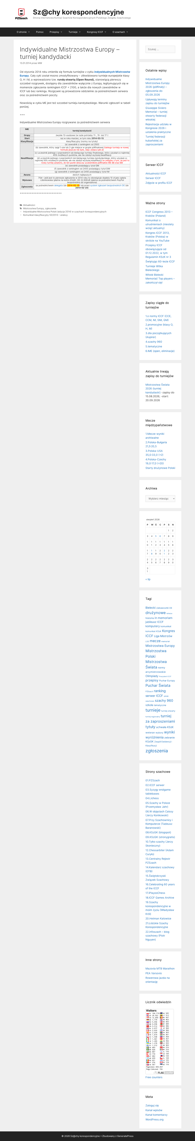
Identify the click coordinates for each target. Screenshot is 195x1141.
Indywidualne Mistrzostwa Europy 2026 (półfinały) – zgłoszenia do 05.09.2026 (157, 87)
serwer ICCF (154, 696)
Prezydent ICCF (165, 676)
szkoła (149, 705)
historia (149, 618)
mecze (155, 641)
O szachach (119, 31)
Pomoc (40, 31)
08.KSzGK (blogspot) (158, 832)
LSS (147, 641)
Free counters (153, 1077)
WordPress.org (154, 1119)
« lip (147, 579)
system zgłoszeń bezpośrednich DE (107, 185)
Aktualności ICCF (155, 173)
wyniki (169, 732)
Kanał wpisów (153, 1110)
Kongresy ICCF (95, 31)
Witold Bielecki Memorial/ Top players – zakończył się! (160, 278)
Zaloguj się (152, 1105)
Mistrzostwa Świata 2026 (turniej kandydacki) (157, 388)
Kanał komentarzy (156, 1114)
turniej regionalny (152, 717)
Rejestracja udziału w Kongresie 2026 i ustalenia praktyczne (158, 128)
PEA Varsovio (153, 973)
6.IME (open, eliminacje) (160, 351)
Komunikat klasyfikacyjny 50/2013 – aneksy (45, 215)
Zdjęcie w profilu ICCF (158, 182)
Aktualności (29, 205)
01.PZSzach (152, 780)
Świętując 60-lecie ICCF (160, 261)
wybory (159, 732)
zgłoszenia (50, 208)
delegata (58, 185)
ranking (160, 691)
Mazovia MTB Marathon (160, 968)
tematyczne (160, 705)
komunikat (166, 626)
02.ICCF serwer (154, 785)
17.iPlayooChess (155, 892)
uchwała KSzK (165, 727)
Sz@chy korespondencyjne (78, 12)
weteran (150, 732)
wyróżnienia (154, 737)
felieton (169, 613)
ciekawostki (162, 608)
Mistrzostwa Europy (33, 208)
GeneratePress (125, 1136)
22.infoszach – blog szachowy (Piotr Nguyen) (157, 935)
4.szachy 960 (153, 341)
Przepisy (54, 31)
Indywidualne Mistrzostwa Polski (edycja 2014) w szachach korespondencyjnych (64, 211)
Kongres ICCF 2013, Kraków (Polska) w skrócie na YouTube (157, 236)
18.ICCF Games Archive (159, 897)
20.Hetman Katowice (158, 918)
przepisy (151, 680)
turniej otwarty (168, 711)
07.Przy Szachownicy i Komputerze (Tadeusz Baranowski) (159, 824)
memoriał (165, 641)
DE (170, 608)
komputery (152, 626)
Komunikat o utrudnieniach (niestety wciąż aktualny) (159, 224)
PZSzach (149, 691)
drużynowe (155, 612)
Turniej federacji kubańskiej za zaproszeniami (155, 140)
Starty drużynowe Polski (160, 467)
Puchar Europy (167, 680)
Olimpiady (151, 676)
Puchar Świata (157, 685)
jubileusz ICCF (154, 621)
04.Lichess (152, 798)
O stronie (22, 31)
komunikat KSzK (153, 631)
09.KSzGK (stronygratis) (160, 837)
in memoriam (163, 618)
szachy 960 (164, 700)
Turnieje (73, 31)
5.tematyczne (153, 346)
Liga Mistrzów (163, 636)
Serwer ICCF (153, 178)
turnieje (152, 710)
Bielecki (150, 607)
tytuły (150, 727)
